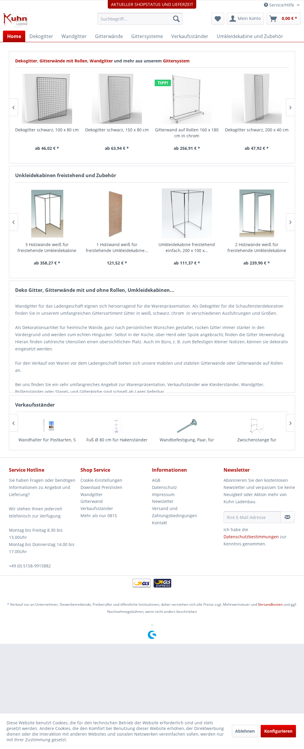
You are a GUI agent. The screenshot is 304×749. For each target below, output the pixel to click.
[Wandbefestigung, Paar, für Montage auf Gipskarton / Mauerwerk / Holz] (187, 426)
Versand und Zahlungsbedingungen (174, 512)
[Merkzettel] (217, 19)
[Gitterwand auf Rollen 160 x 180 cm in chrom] (187, 99)
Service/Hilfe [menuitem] (281, 5)
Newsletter (163, 501)
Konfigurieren (278, 731)
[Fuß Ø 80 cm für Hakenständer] (117, 426)
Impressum (163, 494)
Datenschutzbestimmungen (251, 536)
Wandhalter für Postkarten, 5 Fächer (47, 443)
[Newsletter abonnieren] (288, 517)
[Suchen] (176, 19)
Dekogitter (26, 61)
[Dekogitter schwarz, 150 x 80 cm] (117, 99)
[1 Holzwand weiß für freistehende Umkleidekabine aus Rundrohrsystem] (117, 213)
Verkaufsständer (96, 508)
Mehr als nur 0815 (98, 515)
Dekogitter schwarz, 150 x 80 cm (117, 130)
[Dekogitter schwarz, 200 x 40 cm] (257, 99)
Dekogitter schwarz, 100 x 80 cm (47, 130)
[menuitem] (140, 19)
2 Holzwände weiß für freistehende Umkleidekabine (256, 247)
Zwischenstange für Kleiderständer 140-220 (256, 443)
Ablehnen (245, 731)
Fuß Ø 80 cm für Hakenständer (117, 440)
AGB (156, 480)
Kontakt (159, 522)
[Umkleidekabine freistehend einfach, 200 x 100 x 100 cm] (187, 213)
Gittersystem (176, 61)
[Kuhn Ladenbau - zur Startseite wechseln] (15, 20)
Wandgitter (102, 61)
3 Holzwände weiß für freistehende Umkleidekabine (47, 247)
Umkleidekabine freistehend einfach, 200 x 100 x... (187, 247)
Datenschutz (164, 487)
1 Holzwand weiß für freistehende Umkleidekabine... (117, 247)
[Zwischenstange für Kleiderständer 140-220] (257, 426)
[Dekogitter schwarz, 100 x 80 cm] (47, 99)
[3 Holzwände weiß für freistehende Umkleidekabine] (47, 213)
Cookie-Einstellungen (101, 480)
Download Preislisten (101, 487)
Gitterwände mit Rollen (63, 61)
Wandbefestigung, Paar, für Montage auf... (187, 443)
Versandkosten (270, 604)
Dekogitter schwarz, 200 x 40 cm (257, 130)
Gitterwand (91, 501)
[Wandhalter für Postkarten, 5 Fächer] (47, 426)
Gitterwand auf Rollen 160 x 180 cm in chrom (186, 133)
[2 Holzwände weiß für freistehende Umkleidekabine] (257, 213)
